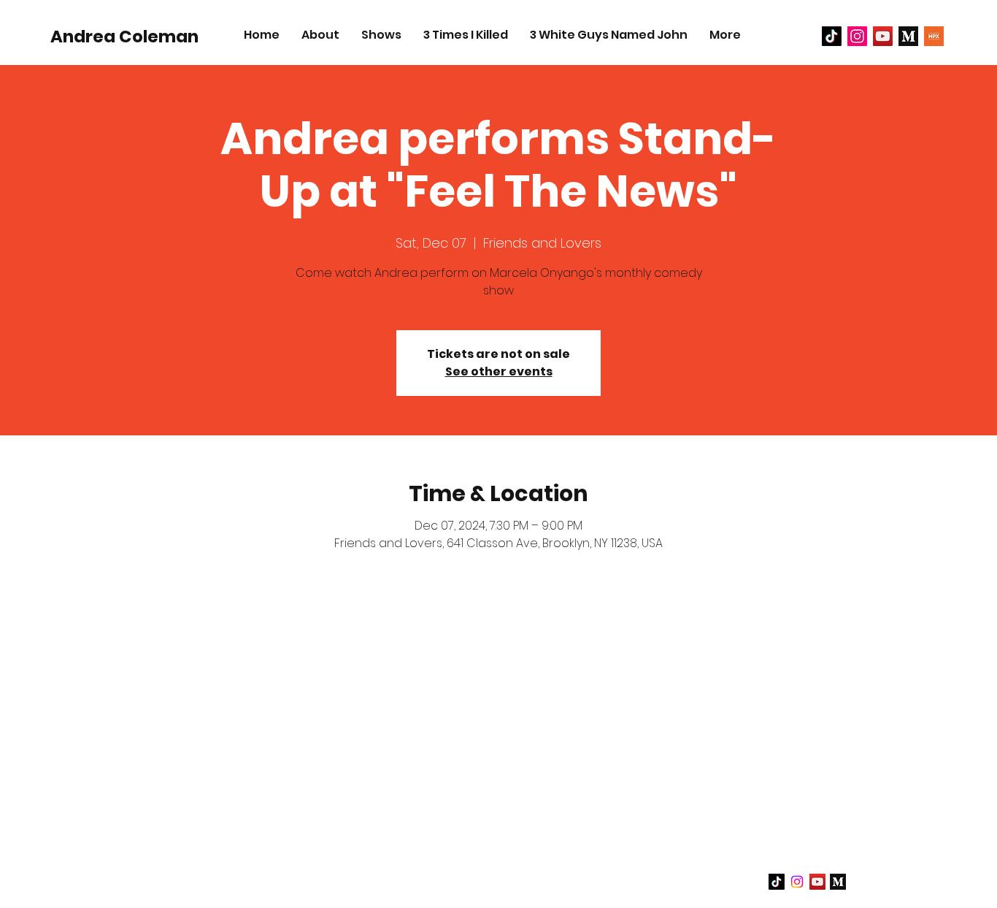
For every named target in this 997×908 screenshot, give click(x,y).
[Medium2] (908, 36)
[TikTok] (832, 36)
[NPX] (934, 36)
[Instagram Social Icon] (857, 36)
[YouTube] (883, 36)
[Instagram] (797, 882)
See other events (499, 371)
